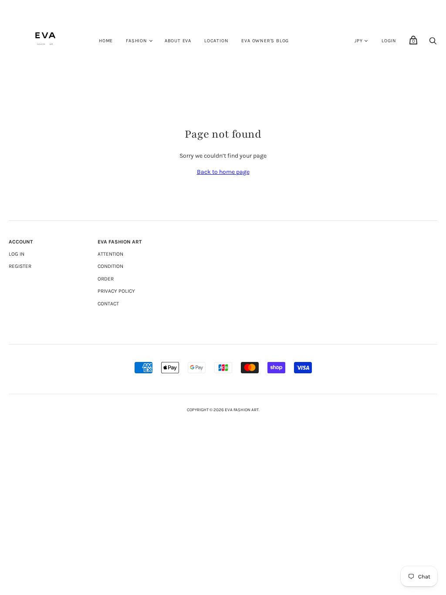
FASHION (136, 41)
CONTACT (108, 304)
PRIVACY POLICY (116, 291)
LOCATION (216, 41)
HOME (106, 41)
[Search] (433, 43)
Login (389, 41)
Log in (16, 254)
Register (20, 266)
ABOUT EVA (178, 41)
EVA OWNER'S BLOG (265, 41)
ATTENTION (110, 254)
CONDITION (110, 266)
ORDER (106, 279)
